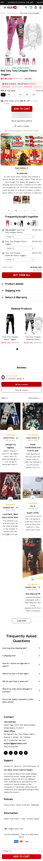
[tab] (16, 210)
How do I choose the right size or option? (16, 664)
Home (2, 13)
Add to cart (21, 856)
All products (12, 13)
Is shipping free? (9, 656)
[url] (15, 743)
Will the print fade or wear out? (15, 681)
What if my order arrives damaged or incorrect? (17, 690)
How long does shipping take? (14, 648)
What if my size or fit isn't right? (15, 674)
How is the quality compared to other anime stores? (17, 700)
